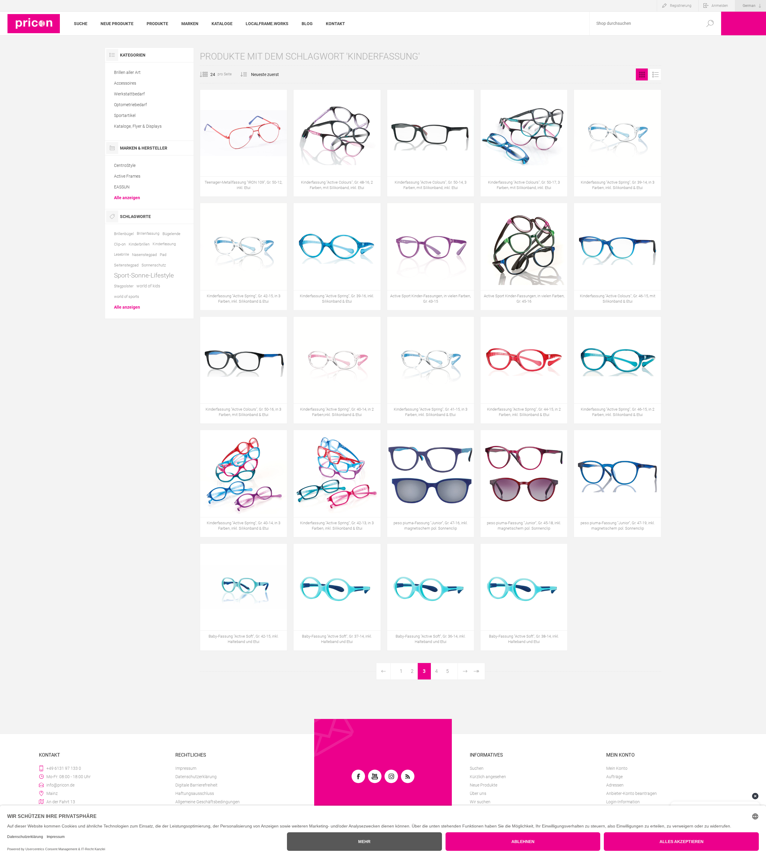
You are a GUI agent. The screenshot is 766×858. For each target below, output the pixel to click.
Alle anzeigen (127, 197)
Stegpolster (123, 286)
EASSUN (122, 187)
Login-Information (623, 801)
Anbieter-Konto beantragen (631, 793)
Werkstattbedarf (129, 94)
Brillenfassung (148, 233)
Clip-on (120, 244)
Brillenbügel (124, 233)
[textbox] (644, 23)
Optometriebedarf (130, 104)
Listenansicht (655, 74)
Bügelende (171, 233)
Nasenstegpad (144, 254)
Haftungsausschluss (194, 793)
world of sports (126, 296)
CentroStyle (125, 165)
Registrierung (680, 6)
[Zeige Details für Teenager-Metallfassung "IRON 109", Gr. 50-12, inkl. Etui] (243, 143)
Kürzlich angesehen (488, 776)
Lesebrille (121, 254)
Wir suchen (480, 801)
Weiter (465, 671)
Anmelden (720, 6)
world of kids (148, 286)
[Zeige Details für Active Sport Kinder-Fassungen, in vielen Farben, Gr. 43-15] (430, 256)
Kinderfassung (164, 244)
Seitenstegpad (126, 265)
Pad (163, 254)
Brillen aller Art (127, 72)
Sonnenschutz (154, 265)
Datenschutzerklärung (196, 776)
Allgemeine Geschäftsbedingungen (207, 801)
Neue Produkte (483, 785)
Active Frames (127, 176)
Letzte (476, 671)
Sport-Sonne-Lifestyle (144, 275)
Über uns (478, 793)
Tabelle (642, 74)
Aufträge (614, 776)
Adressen (615, 785)
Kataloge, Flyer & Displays (138, 126)
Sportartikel (125, 115)
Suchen (477, 768)
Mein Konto (616, 768)
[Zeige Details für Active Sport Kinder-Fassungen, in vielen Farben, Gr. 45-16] (524, 256)
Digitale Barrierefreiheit (196, 785)
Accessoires (125, 83)
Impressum (185, 768)
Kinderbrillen (139, 244)
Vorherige (383, 671)
